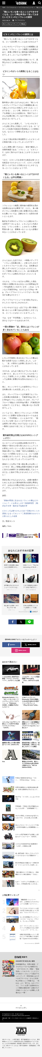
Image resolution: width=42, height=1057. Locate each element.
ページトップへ (21, 1008)
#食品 (23, 24)
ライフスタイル (11, 7)
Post (21, 621)
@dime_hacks (22, 650)
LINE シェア (29, 621)
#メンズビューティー (10, 24)
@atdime (12, 644)
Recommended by (24, 611)
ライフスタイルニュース (25, 7)
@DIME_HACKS (32, 644)
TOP (3, 7)
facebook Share (12, 621)
